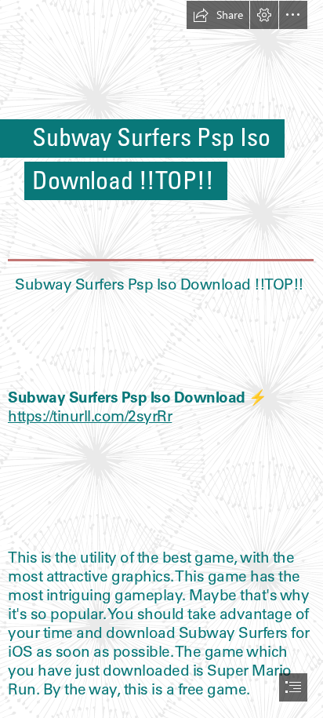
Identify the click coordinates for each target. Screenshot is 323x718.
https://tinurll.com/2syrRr (90, 415)
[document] (161, 359)
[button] (218, 15)
